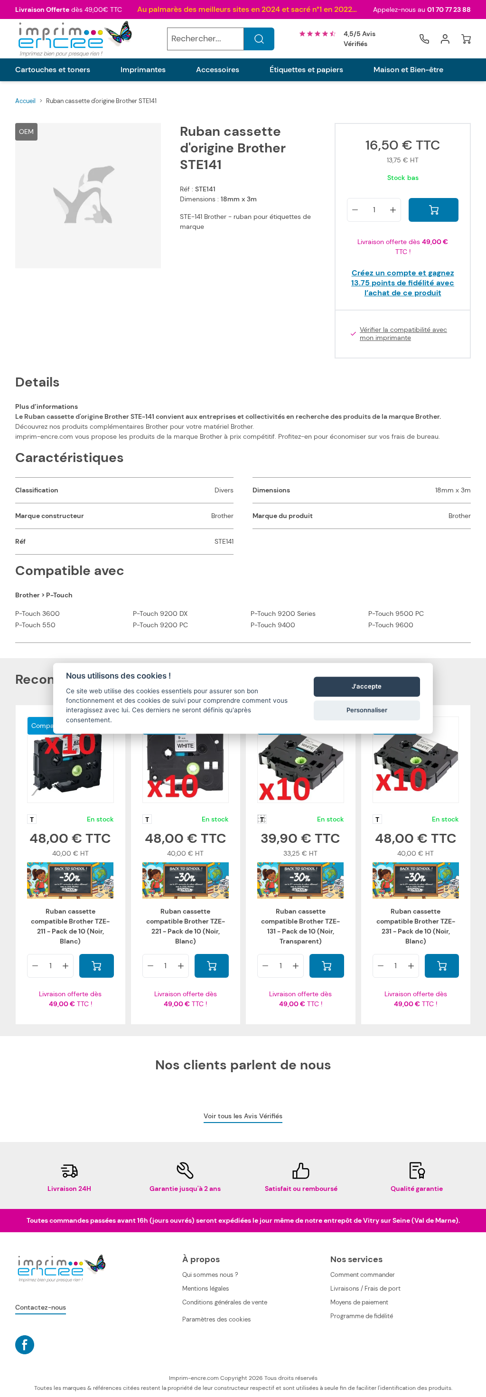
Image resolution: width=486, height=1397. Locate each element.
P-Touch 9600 (390, 625)
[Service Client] (424, 39)
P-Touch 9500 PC (396, 613)
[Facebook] (24, 1344)
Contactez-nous (40, 1307)
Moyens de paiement (359, 1302)
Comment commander (362, 1275)
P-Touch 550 (35, 625)
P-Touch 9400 (273, 625)
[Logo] (74, 38)
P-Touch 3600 (37, 613)
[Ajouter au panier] (433, 210)
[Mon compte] (445, 39)
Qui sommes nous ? (210, 1275)
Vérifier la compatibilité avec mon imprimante (403, 334)
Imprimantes (143, 70)
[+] (393, 209)
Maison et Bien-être (408, 70)
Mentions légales (205, 1288)
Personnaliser (366, 710)
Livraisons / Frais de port (365, 1288)
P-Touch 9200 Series (283, 613)
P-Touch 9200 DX (160, 613)
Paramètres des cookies (216, 1319)
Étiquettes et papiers (306, 70)
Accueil (25, 101)
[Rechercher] (259, 39)
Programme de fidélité (361, 1316)
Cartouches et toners (52, 70)
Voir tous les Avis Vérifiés (243, 1116)
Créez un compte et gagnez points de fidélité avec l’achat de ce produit (402, 283)
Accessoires (217, 70)
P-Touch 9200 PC (160, 625)
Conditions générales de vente (224, 1302)
